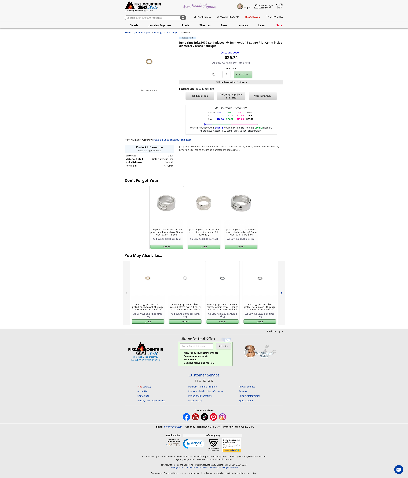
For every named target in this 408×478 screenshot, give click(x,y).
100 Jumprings (200, 95)
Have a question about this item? (173, 139)
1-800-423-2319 (204, 380)
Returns (243, 391)
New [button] (224, 25)
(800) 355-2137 (212, 426)
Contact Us (143, 395)
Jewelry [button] (243, 25)
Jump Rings (171, 32)
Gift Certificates (202, 16)
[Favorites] (214, 74)
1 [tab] (132, 326)
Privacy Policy (195, 400)
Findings (158, 32)
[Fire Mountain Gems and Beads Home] (143, 6)
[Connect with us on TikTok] (205, 416)
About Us (142, 391)
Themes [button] (205, 25)
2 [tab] (181, 326)
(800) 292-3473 (246, 426)
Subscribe (223, 346)
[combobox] (155, 17)
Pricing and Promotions (200, 395)
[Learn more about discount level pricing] (245, 108)
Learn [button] (262, 25)
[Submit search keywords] (183, 17)
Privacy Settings (247, 386)
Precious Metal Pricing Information (206, 391)
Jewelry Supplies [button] (160, 25)
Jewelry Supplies (142, 32)
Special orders (246, 400)
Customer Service (204, 375)
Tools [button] (185, 25)
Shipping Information (249, 395)
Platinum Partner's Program (202, 386)
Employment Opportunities (151, 400)
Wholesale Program (228, 16)
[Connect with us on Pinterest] (214, 416)
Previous (126, 293)
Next (281, 293)
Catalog (144, 386)
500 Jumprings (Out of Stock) (231, 96)
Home (128, 32)
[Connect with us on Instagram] (222, 416)
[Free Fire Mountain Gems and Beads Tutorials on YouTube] (196, 416)
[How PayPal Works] (231, 445)
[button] (194, 443)
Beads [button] (134, 25)
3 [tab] (231, 326)
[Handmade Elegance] (200, 5)
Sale (279, 25)
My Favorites (276, 16)
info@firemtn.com (173, 426)
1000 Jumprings (263, 95)
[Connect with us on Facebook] (187, 416)
